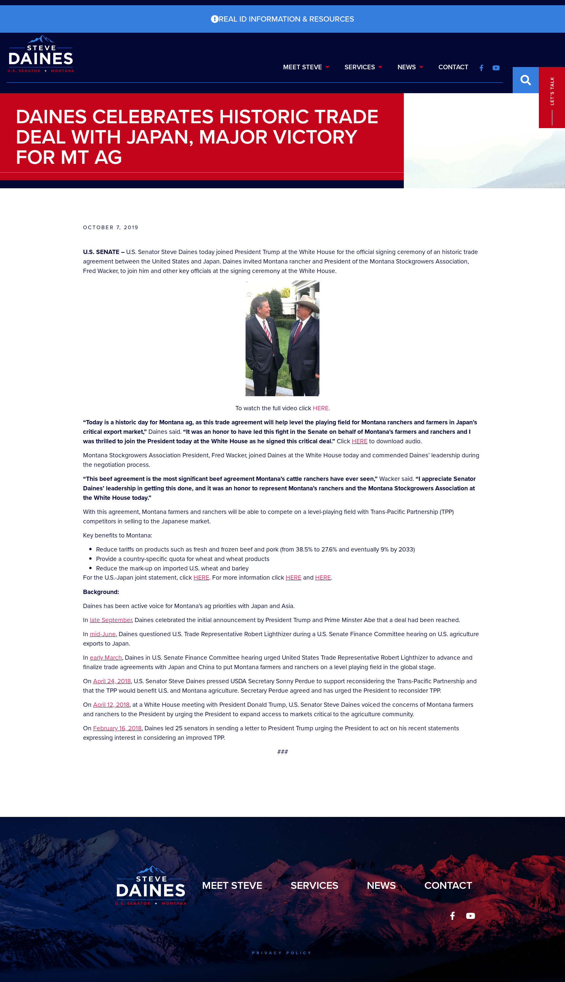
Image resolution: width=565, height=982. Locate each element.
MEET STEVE (302, 67)
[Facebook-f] (452, 915)
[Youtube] (470, 915)
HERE (321, 408)
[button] (526, 80)
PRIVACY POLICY (282, 953)
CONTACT (453, 67)
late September (111, 620)
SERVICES (360, 67)
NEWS (407, 67)
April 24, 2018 (112, 681)
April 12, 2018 (111, 704)
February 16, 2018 (117, 728)
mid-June (103, 634)
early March (106, 657)
